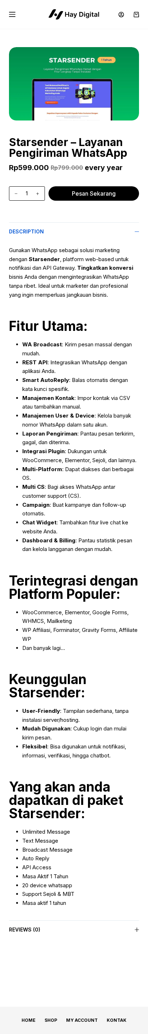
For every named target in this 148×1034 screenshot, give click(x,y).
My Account (82, 1020)
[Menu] (12, 14)
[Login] (121, 14)
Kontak (116, 1020)
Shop (51, 1020)
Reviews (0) (24, 929)
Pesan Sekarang (94, 193)
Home (29, 1020)
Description (26, 231)
